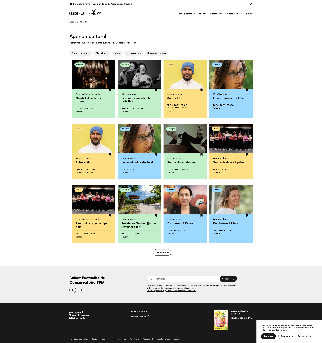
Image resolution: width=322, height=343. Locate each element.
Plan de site (134, 339)
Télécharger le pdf (240, 317)
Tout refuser (287, 336)
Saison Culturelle (157, 53)
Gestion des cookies (99, 339)
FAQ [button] (248, 13)
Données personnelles (78, 339)
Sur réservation (133, 53)
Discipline (100, 53)
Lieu (116, 53)
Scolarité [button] (215, 13)
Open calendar (80, 53)
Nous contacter (138, 311)
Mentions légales (119, 339)
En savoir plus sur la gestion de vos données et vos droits (171, 291)
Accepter (268, 336)
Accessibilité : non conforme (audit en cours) (161, 339)
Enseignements (187, 13)
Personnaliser (305, 336)
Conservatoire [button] (233, 13)
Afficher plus (162, 252)
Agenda (202, 13)
